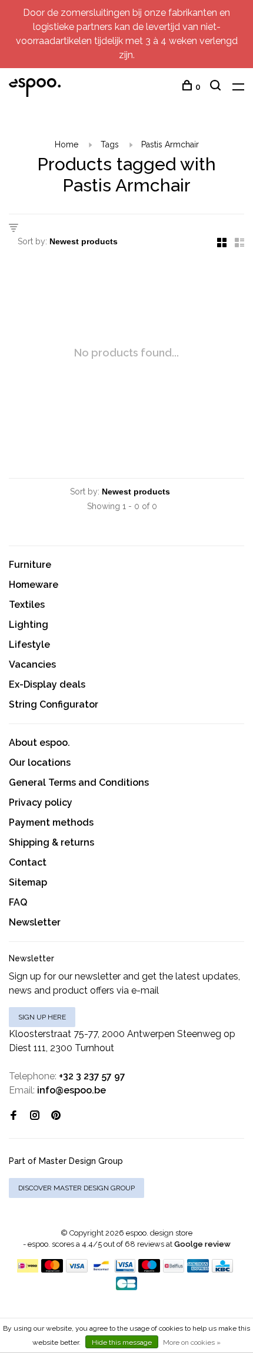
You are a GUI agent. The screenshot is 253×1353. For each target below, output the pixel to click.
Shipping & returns (51, 842)
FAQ (18, 902)
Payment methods (51, 822)
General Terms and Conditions (79, 782)
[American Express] (198, 1269)
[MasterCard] (52, 1269)
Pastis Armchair (170, 144)
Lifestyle (29, 644)
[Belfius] (173, 1269)
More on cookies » (192, 1342)
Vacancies (32, 664)
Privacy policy (40, 802)
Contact (27, 862)
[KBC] (222, 1269)
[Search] (217, 87)
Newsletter (35, 922)
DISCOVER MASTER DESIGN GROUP (76, 1188)
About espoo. (39, 742)
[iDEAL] (27, 1269)
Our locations (40, 762)
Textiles (27, 604)
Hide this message (122, 1342)
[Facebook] (13, 1116)
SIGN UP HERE (42, 1017)
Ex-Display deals (47, 684)
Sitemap (28, 882)
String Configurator (53, 704)
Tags (110, 144)
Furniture (30, 564)
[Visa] (77, 1269)
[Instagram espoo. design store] (34, 1116)
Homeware (33, 584)
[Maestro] (149, 1269)
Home (66, 144)
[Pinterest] (56, 1116)
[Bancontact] (101, 1269)
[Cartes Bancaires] (126, 1287)
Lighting (28, 624)
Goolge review (202, 1244)
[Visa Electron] (125, 1269)
